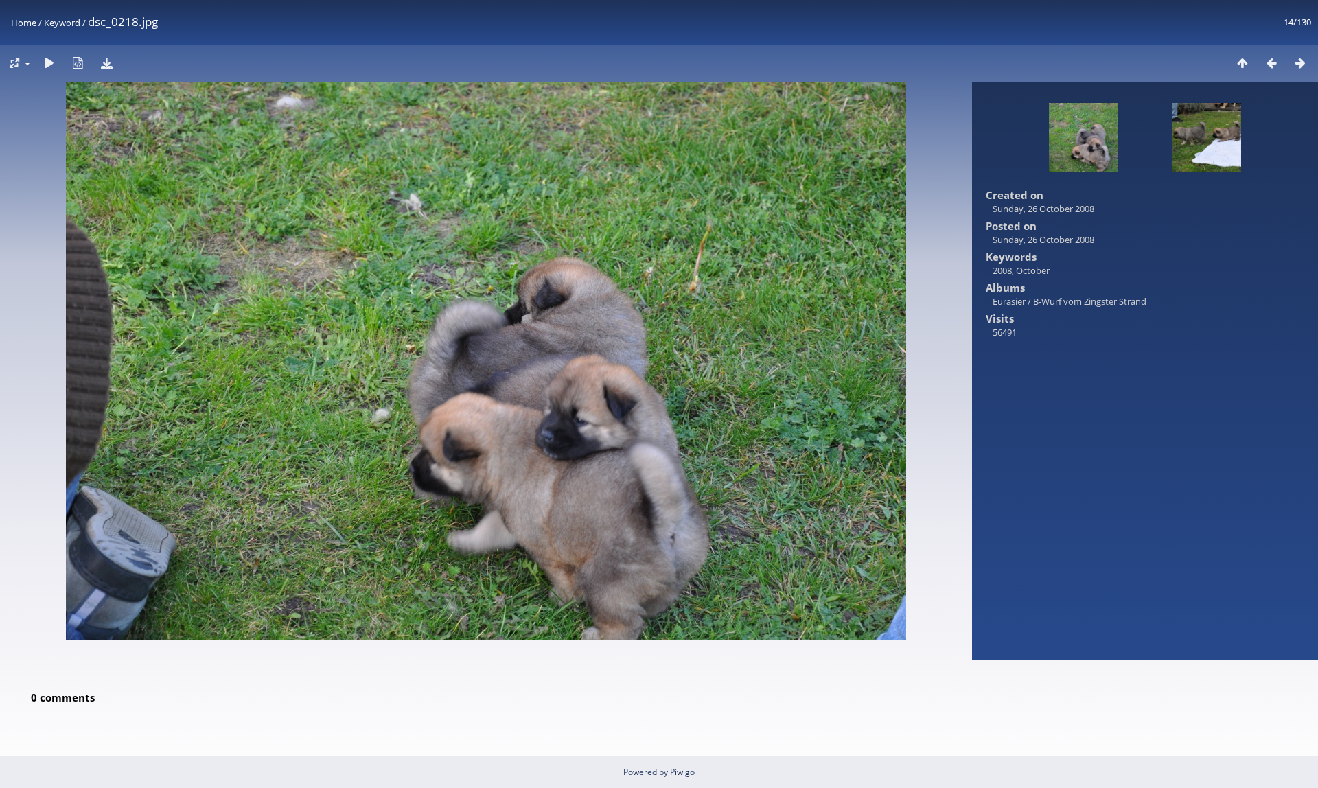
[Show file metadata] (77, 63)
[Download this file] (106, 63)
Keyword (62, 22)
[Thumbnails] (1242, 63)
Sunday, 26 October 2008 (1043, 208)
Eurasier (1009, 301)
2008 (1002, 270)
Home (23, 22)
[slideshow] (48, 63)
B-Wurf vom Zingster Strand (1089, 301)
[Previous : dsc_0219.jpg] (1271, 63)
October (1033, 270)
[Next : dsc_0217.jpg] (1300, 63)
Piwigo (682, 772)
